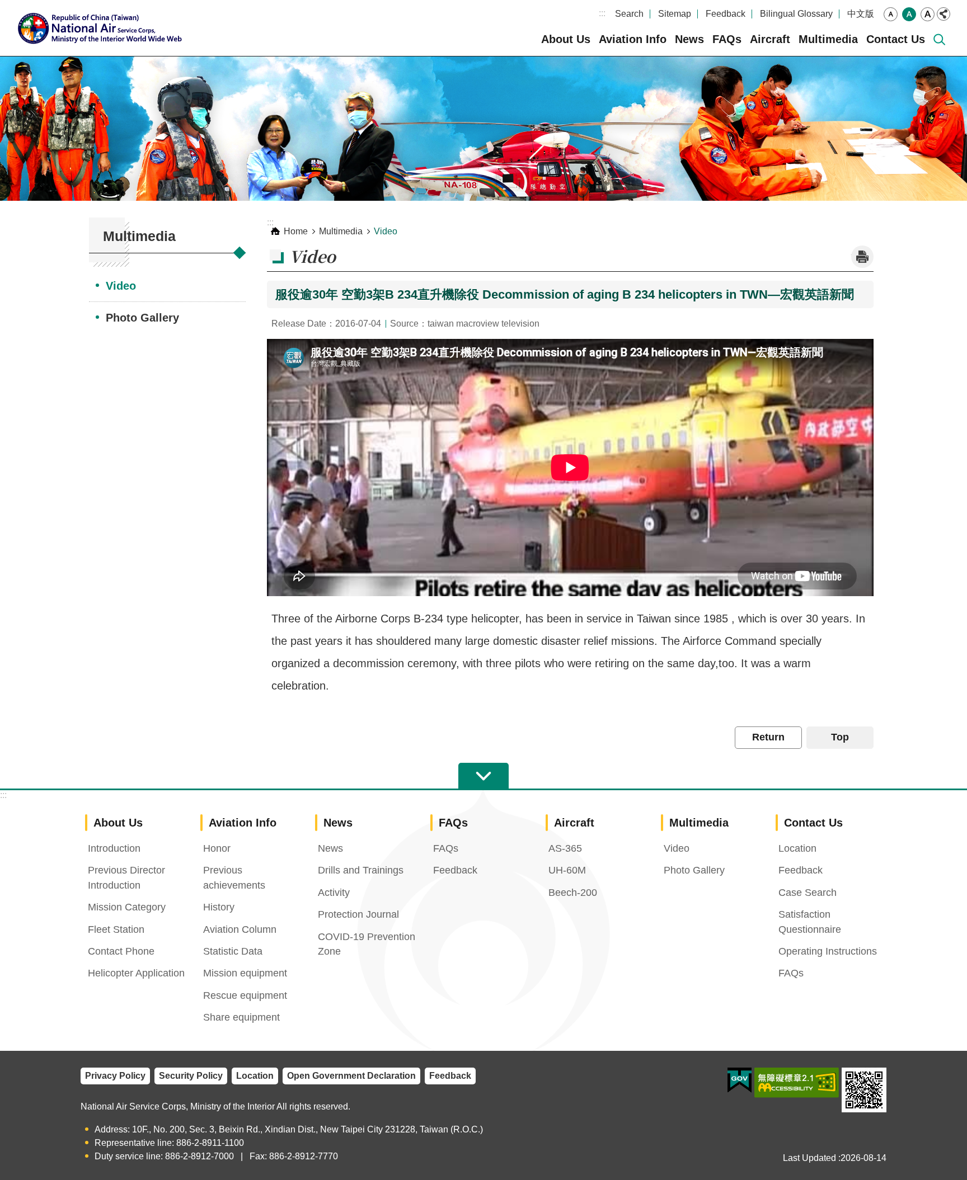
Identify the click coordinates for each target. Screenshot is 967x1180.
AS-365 (565, 848)
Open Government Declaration (351, 1075)
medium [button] (909, 14)
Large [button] (928, 14)
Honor (217, 848)
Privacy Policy (115, 1075)
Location (797, 848)
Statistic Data (232, 951)
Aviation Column (239, 929)
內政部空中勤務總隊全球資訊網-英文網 (103, 28)
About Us (565, 39)
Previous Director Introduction (126, 877)
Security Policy (191, 1075)
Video (121, 286)
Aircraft (770, 39)
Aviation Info (632, 39)
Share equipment (241, 1017)
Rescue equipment (245, 995)
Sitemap (674, 13)
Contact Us (895, 39)
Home (296, 231)
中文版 (860, 13)
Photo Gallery (142, 317)
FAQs (726, 39)
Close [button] (943, 14)
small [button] (891, 14)
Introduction (114, 848)
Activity (334, 892)
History (218, 907)
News (689, 39)
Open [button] (483, 776)
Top (840, 737)
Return (768, 737)
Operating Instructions (827, 951)
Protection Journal (358, 914)
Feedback (725, 13)
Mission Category (127, 907)
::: (602, 13)
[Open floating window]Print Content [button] (862, 257)
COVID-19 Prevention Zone (366, 944)
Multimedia (828, 39)
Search (629, 13)
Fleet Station (116, 929)
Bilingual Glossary (796, 13)
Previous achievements (234, 877)
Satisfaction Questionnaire (809, 921)
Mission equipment (245, 973)
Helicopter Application (136, 973)
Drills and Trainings (360, 870)
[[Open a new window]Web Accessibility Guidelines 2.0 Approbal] (796, 1083)
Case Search (807, 892)
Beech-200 (572, 892)
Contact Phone (121, 951)
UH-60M (567, 870)
